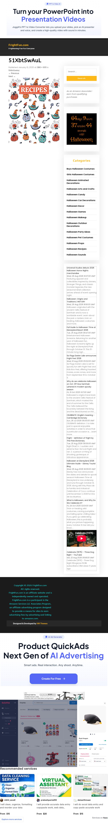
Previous (14, 73)
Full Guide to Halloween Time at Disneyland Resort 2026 (81, 328)
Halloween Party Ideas (78, 231)
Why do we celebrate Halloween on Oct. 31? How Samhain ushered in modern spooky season (81, 385)
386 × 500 (41, 67)
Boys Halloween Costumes (81, 168)
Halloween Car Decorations (81, 200)
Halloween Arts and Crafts (80, 189)
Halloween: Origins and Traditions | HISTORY (77, 300)
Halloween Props (75, 243)
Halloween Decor (75, 206)
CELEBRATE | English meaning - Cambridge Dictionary (80, 416)
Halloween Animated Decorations (78, 182)
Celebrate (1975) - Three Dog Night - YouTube (80, 553)
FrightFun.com (18, 45)
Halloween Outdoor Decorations (77, 225)
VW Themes (42, 623)
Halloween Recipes (77, 249)
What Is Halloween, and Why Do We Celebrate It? (81, 501)
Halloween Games (76, 211)
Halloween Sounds (76, 254)
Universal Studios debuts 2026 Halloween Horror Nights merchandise (80, 270)
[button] (54, 54)
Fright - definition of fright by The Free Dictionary (80, 439)
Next (12, 76)
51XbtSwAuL (14, 70)
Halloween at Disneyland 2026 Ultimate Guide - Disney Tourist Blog (81, 464)
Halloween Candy (76, 194)
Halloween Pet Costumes (80, 237)
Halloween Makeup (77, 217)
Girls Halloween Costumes (80, 174)
